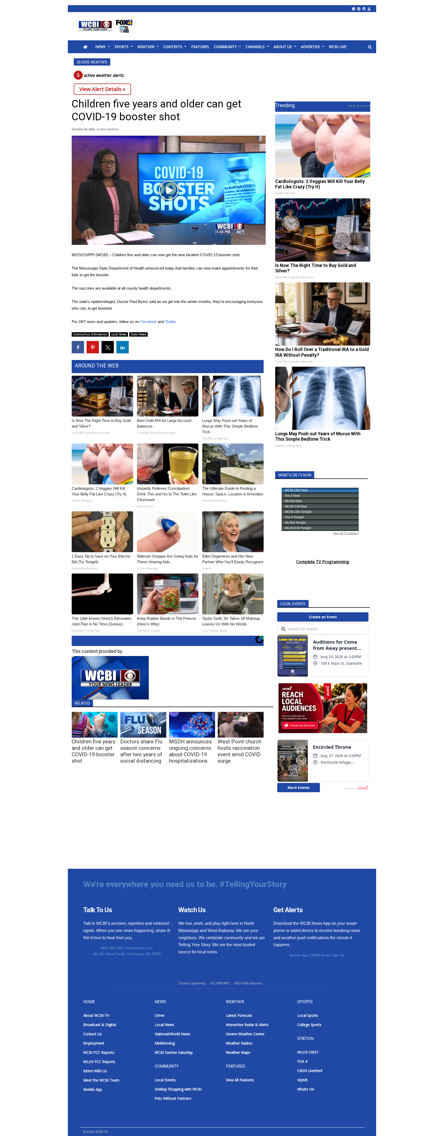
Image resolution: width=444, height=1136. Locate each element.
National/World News (172, 1033)
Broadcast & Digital (99, 1024)
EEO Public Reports (248, 983)
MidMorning (165, 1043)
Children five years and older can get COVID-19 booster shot (93, 751)
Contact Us (92, 1033)
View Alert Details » (102, 89)
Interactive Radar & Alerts (247, 1024)
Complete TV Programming (322, 562)
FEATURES (200, 46)
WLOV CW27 (307, 1052)
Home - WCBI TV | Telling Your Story (106, 26)
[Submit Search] (370, 47)
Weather (145, 46)
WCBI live (337, 46)
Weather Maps (238, 1052)
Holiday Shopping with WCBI (178, 1089)
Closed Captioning (191, 983)
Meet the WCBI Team (101, 1080)
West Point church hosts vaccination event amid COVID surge (239, 751)
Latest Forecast (239, 1015)
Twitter (170, 321)
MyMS (302, 1079)
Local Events (165, 1079)
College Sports (309, 1024)
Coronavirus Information (90, 334)
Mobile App (299, 955)
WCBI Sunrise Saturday (174, 1052)
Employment (93, 1043)
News (100, 46)
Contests (172, 46)
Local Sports (307, 1015)
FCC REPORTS (219, 983)
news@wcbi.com (139, 948)
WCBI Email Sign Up (327, 955)
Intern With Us (95, 1070)
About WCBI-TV (96, 1015)
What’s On (305, 1089)
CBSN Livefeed (309, 1070)
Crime (159, 1015)
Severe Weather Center (245, 1033)
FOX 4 (302, 1061)
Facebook (148, 321)
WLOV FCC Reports (99, 1061)
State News (138, 334)
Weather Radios (239, 1043)
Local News (119, 334)
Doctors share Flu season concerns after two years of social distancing (141, 751)
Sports (121, 46)
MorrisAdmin (110, 129)
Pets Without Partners (173, 1098)
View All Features (240, 1079)
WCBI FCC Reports (98, 1052)
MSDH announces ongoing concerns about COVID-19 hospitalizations (190, 751)
